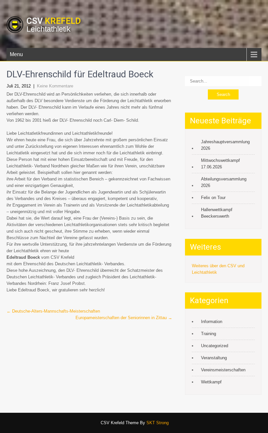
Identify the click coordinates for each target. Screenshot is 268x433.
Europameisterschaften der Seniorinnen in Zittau (123, 317)
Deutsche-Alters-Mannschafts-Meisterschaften (53, 311)
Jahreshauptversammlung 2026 (225, 145)
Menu (16, 54)
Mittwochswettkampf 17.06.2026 (220, 163)
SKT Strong (157, 422)
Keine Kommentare (55, 86)
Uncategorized (214, 345)
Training (208, 333)
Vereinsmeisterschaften (223, 369)
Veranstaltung (214, 357)
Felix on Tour (213, 197)
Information (211, 321)
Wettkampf (211, 381)
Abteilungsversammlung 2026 (223, 182)
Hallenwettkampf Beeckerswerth (216, 213)
